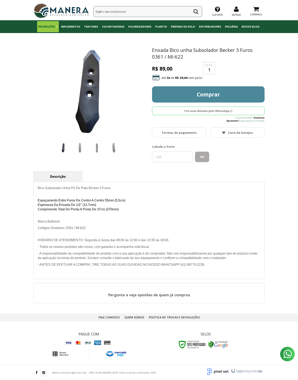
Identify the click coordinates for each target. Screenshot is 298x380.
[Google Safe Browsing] (218, 344)
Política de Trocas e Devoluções (174, 317)
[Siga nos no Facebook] (36, 372)
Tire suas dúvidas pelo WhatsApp (207, 111)
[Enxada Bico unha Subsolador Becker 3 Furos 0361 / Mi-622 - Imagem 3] (96, 147)
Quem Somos (134, 317)
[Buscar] (195, 11)
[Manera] (61, 10)
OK (202, 157)
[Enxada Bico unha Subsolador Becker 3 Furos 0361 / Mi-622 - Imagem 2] (80, 147)
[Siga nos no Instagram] (44, 373)
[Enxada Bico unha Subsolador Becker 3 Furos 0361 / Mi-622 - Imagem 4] (113, 147)
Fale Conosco (109, 317)
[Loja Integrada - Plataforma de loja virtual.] (246, 371)
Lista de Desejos (240, 133)
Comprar (208, 94)
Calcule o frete (163, 147)
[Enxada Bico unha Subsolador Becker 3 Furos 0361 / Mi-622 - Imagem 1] (63, 147)
